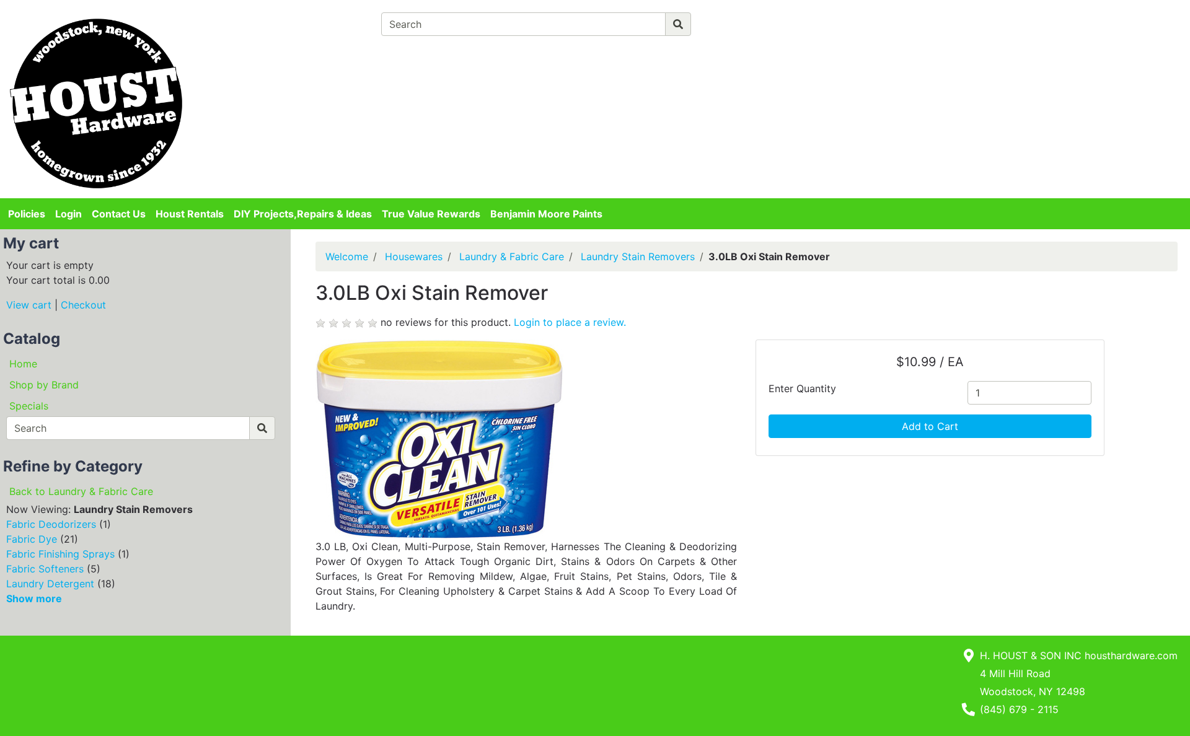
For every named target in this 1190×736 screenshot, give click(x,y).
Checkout (83, 305)
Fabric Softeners (45, 569)
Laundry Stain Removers (638, 256)
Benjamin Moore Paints (546, 214)
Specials (28, 406)
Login (68, 214)
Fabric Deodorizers (51, 524)
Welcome (346, 256)
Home (23, 363)
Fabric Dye (31, 539)
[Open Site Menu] (956, 20)
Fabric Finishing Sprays (60, 554)
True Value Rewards (431, 214)
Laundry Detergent (50, 583)
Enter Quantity (802, 388)
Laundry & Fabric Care (511, 256)
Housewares (414, 256)
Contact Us (119, 214)
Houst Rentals (190, 214)
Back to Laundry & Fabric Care (81, 491)
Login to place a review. (570, 322)
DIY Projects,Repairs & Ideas (303, 214)
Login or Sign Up (1008, 39)
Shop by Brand (44, 385)
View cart (28, 305)
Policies (26, 214)
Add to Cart (930, 426)
